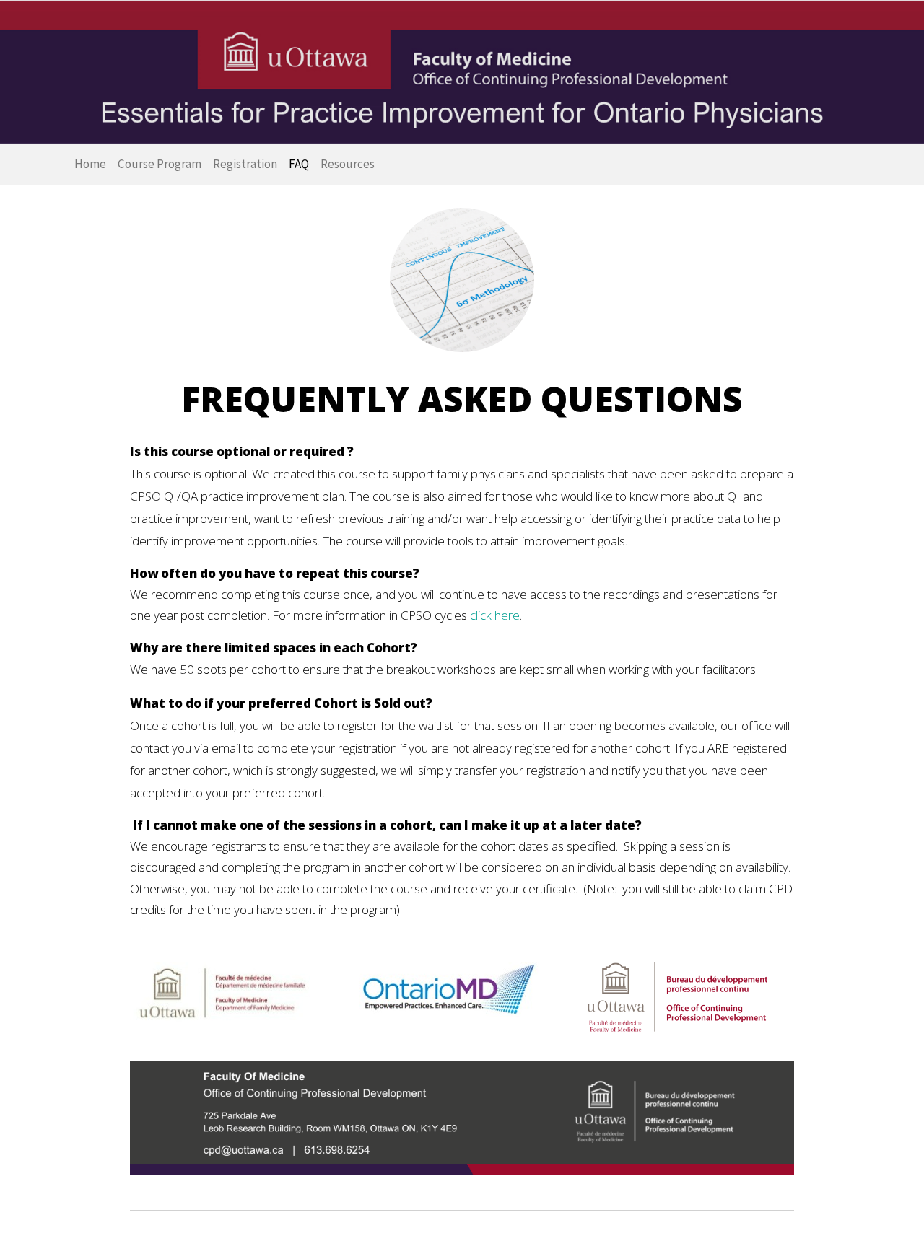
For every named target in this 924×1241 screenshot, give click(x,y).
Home (90, 164)
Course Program (159, 164)
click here (495, 615)
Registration (245, 164)
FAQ (299, 164)
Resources (348, 164)
